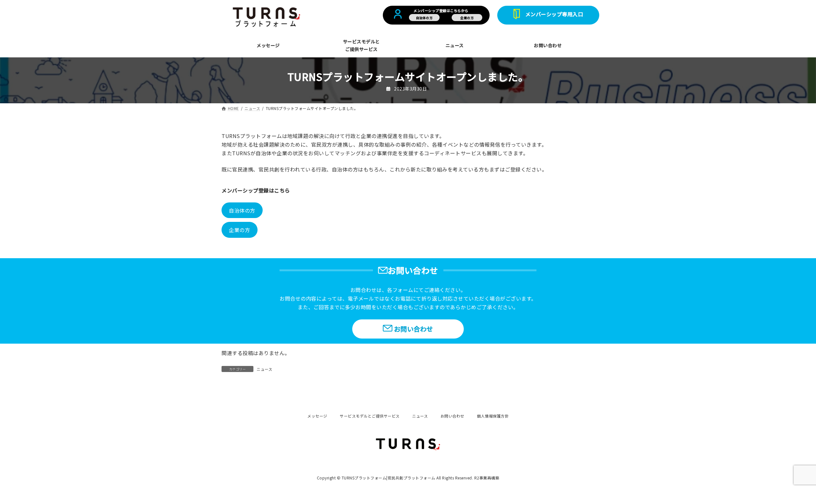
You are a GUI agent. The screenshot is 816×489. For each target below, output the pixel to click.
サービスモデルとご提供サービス (370, 416)
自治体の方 (242, 210)
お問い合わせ (452, 416)
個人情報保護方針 (493, 416)
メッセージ (317, 416)
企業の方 (239, 230)
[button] (548, 15)
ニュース (264, 369)
